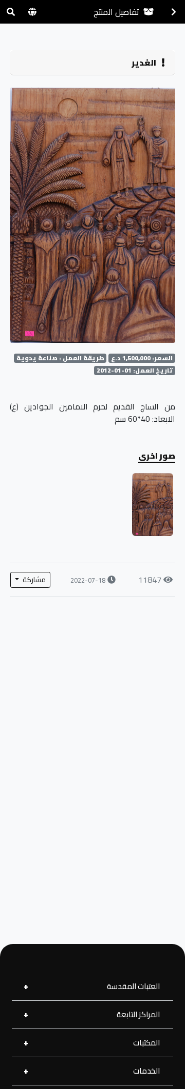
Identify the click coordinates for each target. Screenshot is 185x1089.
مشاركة (33, 579)
